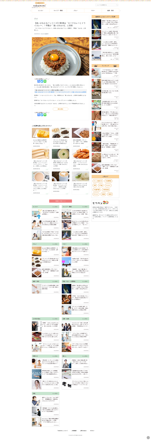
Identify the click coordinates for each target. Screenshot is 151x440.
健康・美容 (110, 10)
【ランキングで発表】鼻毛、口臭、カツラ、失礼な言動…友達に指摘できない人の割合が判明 (80, 308)
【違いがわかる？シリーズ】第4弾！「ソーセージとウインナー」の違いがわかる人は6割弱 (60, 92)
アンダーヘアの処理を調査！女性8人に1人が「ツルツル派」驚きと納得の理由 (50, 287)
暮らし (117, 27)
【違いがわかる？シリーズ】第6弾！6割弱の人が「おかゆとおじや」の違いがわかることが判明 (60, 163)
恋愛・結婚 (116, 118)
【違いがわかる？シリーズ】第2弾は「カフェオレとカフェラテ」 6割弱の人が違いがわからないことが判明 (60, 186)
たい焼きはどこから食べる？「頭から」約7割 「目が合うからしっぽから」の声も (110, 156)
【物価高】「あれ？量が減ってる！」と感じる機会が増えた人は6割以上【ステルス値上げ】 (80, 271)
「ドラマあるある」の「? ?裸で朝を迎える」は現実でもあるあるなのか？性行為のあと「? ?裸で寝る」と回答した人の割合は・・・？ (110, 73)
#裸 (95, 185)
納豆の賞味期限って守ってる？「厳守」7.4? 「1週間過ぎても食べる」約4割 (110, 166)
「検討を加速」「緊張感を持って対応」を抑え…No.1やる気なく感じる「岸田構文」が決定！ (110, 145)
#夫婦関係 (108, 181)
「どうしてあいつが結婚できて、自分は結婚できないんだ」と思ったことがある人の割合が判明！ (80, 335)
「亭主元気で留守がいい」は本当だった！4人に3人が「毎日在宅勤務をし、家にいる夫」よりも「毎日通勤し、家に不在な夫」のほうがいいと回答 (110, 56)
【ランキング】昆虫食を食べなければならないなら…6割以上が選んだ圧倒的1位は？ (60, 141)
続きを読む (60, 109)
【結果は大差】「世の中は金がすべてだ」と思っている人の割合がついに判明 (80, 260)
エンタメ (40, 10)
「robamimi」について (62, 430)
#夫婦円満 (96, 189)
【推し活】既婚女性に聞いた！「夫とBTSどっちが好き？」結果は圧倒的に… (50, 212)
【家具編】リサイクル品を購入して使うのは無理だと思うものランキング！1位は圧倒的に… (50, 409)
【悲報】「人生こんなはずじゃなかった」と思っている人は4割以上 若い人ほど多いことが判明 (50, 324)
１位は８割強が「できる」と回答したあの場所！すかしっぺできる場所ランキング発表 (110, 135)
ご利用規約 (74, 430)
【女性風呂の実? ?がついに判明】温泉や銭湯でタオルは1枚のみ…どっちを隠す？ (110, 103)
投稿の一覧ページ (61, 201)
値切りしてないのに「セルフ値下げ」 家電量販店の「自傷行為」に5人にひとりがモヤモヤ (50, 399)
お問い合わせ (83, 430)
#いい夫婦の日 (98, 181)
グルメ (75, 10)
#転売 (110, 194)
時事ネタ (116, 150)
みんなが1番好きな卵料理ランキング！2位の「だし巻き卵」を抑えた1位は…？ (40, 141)
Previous (31, 10)
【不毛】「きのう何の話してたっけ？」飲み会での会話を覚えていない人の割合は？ (80, 297)
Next (120, 10)
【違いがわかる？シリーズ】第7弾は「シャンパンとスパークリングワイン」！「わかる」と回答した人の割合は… (40, 163)
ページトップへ (148, 437)
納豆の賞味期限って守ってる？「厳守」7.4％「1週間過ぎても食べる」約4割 (80, 141)
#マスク (96, 194)
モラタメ (92, 430)
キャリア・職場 (58, 10)
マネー (93, 10)
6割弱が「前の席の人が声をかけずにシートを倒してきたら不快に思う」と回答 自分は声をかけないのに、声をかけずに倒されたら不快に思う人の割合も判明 (80, 289)
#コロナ (108, 185)
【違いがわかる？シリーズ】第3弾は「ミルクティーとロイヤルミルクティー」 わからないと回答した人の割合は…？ (40, 187)
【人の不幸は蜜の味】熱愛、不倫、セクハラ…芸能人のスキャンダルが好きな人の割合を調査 (50, 223)
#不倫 (100, 185)
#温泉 (103, 194)
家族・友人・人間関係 (112, 27)
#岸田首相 (106, 189)
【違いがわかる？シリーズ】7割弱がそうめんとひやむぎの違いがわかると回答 (80, 185)
